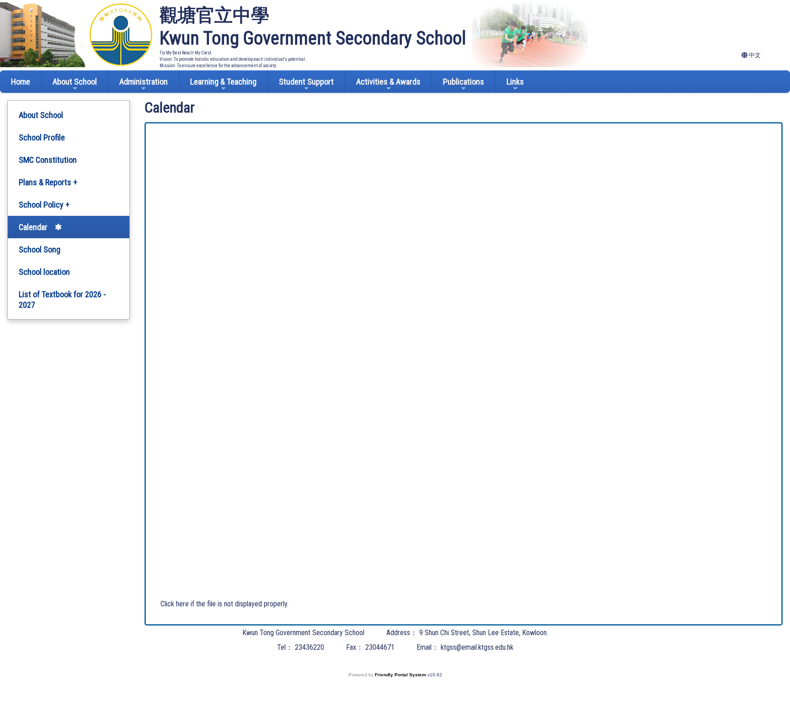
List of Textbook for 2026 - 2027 (62, 299)
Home (20, 81)
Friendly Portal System (401, 674)
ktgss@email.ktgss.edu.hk (477, 647)
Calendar (33, 227)
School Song (39, 249)
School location (44, 272)
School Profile (42, 137)
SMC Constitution (48, 160)
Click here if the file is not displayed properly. (224, 603)
